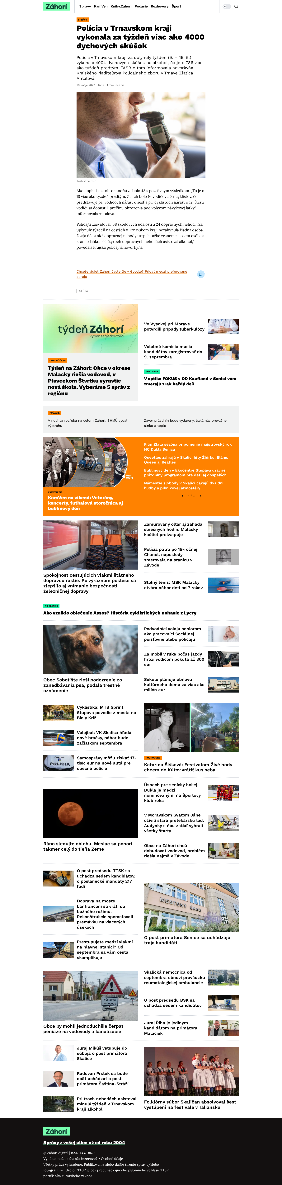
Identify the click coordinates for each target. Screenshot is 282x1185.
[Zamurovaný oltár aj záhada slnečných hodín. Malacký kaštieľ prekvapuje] (223, 529)
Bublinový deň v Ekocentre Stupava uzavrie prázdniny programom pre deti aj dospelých (185, 472)
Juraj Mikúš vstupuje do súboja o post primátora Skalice (102, 1053)
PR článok (152, 371)
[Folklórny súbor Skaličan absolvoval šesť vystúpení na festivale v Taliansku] (191, 1071)
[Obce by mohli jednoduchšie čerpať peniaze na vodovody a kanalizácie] (90, 996)
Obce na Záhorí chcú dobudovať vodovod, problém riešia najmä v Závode (174, 850)
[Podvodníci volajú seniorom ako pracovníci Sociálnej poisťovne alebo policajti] (223, 634)
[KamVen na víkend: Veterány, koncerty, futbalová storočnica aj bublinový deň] (90, 462)
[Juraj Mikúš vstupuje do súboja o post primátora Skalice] (58, 1053)
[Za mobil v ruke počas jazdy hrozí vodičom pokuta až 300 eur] (223, 659)
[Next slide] (200, 496)
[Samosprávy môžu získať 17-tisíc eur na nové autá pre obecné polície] (58, 763)
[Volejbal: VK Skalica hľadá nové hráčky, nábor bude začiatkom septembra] (58, 738)
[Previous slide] (183, 496)
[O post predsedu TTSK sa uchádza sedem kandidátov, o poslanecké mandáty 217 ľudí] (58, 878)
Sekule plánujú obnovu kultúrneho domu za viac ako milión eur (174, 684)
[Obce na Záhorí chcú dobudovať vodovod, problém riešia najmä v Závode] (223, 851)
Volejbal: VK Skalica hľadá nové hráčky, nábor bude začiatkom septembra (104, 737)
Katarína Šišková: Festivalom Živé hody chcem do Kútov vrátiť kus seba (188, 767)
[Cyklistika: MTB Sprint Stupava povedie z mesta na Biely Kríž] (58, 713)
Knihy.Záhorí (121, 6)
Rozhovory (160, 6)
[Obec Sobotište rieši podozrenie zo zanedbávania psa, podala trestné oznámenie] (90, 650)
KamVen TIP (55, 492)
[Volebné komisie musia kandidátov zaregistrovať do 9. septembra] (223, 352)
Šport (176, 6)
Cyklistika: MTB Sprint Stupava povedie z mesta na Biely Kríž (106, 712)
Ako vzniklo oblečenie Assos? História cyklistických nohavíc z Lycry (119, 613)
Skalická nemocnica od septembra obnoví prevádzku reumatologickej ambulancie (174, 977)
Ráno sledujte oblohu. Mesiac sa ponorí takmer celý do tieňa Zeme (87, 846)
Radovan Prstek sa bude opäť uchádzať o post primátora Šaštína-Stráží (103, 1078)
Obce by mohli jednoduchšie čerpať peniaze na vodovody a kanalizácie (83, 1028)
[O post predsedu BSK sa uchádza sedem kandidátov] (223, 1003)
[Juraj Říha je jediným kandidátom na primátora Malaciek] (223, 1028)
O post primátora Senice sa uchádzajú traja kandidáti (187, 940)
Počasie (141, 6)
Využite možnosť (70, 1158)
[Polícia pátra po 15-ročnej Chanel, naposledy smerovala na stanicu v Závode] (223, 557)
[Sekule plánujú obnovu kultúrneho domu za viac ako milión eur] (223, 685)
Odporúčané (57, 360)
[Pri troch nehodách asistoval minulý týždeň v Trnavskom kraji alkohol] (58, 1104)
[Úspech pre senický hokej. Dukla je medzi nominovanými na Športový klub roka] (223, 793)
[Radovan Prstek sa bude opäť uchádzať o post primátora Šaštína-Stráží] (58, 1079)
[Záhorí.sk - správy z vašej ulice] (56, 6)
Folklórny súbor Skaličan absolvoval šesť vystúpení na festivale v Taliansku (190, 1104)
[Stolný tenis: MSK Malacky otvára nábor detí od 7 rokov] (223, 585)
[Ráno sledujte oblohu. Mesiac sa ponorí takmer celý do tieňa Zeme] (90, 813)
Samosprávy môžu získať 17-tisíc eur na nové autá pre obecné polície (106, 763)
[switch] (227, 6)
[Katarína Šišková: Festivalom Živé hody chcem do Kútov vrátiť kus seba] (191, 727)
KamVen (101, 6)
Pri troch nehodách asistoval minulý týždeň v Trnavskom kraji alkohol (107, 1104)
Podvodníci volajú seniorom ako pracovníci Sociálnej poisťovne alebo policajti (172, 634)
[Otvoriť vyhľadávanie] (236, 6)
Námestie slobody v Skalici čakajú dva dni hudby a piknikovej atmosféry (183, 485)
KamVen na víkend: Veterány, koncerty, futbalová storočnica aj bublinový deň (85, 503)
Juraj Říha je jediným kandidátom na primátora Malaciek (170, 1028)
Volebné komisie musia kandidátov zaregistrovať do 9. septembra (173, 352)
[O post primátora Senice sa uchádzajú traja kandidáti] (191, 907)
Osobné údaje (112, 1158)
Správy (85, 6)
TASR (101, 85)
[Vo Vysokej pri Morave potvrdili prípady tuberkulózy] (223, 327)
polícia (83, 290)
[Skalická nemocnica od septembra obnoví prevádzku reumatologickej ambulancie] (223, 977)
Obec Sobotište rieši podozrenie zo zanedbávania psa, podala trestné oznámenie (82, 685)
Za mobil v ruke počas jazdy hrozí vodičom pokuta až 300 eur (174, 659)
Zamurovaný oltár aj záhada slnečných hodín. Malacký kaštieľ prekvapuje (173, 529)
